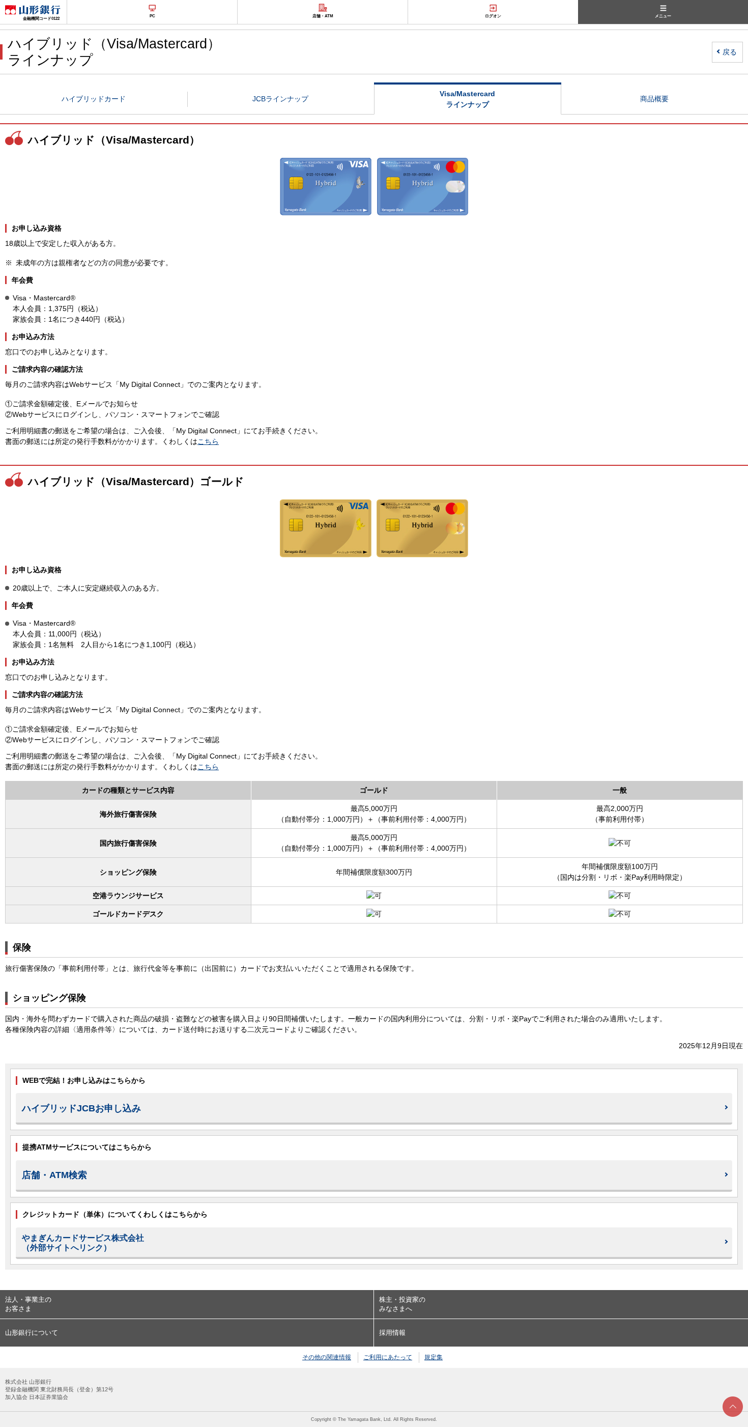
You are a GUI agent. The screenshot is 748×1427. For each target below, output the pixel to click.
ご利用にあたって (387, 1357)
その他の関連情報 (326, 1357)
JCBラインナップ (280, 99)
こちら (208, 441)
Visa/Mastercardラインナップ (467, 99)
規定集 (433, 1357)
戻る (730, 52)
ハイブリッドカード (94, 99)
